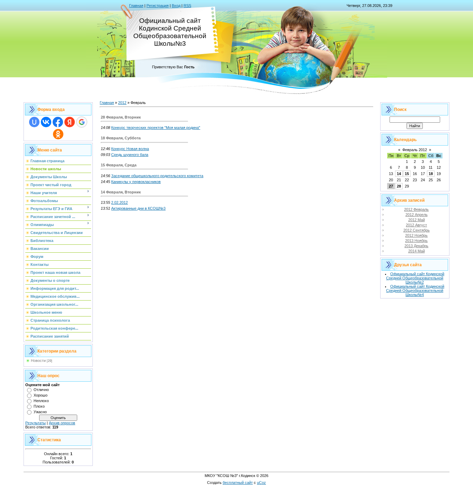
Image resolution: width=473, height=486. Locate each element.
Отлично (41, 390)
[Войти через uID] (34, 122)
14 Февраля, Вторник (121, 192)
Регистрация (157, 5)
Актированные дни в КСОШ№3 (138, 208)
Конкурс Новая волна (130, 149)
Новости (38, 360)
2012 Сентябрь (416, 230)
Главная (136, 5)
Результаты (35, 423)
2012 (122, 103)
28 (399, 186)
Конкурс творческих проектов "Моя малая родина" (155, 127)
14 (399, 174)
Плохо (39, 406)
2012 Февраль (416, 209)
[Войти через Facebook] (58, 122)
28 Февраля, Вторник (121, 117)
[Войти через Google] (81, 122)
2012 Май (416, 220)
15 (407, 174)
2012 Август (416, 225)
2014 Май (416, 251)
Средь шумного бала (129, 155)
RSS (187, 5)
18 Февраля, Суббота (121, 138)
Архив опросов (62, 423)
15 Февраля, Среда (118, 165)
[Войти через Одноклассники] (58, 134)
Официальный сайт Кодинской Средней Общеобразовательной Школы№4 (415, 290)
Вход (176, 5)
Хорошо (40, 395)
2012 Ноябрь (416, 235)
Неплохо (41, 401)
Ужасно (40, 412)
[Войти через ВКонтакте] (46, 122)
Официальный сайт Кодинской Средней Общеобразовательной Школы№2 (415, 278)
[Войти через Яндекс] (69, 122)
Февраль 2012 (414, 150)
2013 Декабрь (416, 246)
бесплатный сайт (238, 482)
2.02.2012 (119, 202)
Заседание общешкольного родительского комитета (157, 176)
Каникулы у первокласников (136, 182)
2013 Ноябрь (416, 240)
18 (431, 174)
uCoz (261, 482)
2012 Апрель (416, 214)
